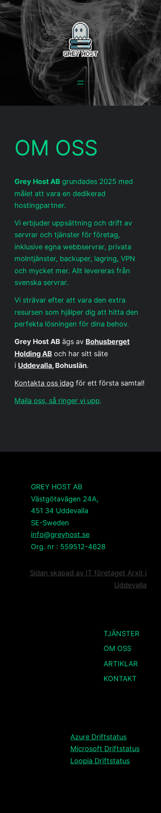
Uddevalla (35, 365)
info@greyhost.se (60, 534)
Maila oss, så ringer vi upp (57, 401)
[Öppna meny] (80, 82)
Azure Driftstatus (98, 737)
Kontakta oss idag (44, 383)
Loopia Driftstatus (100, 761)
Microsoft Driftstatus (105, 748)
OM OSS (56, 148)
